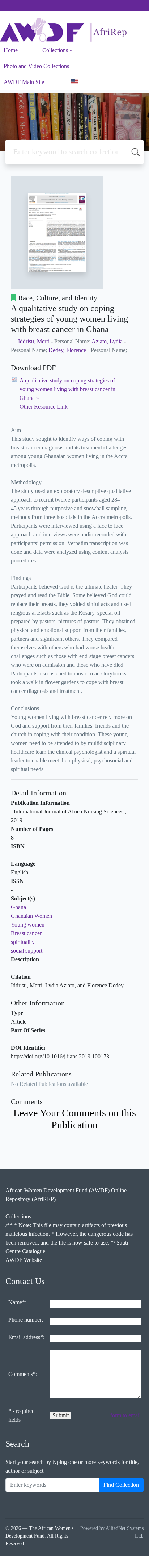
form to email (125, 1415)
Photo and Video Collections (36, 66)
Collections (55, 50)
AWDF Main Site (24, 82)
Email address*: (26, 1337)
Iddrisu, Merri (34, 341)
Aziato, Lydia (107, 341)
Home (11, 50)
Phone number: (25, 1320)
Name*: (17, 1302)
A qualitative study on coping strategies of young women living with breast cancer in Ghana (67, 389)
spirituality (23, 942)
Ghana (18, 907)
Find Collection (121, 1485)
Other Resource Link (44, 406)
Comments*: (22, 1374)
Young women (27, 924)
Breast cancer (26, 933)
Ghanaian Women (31, 916)
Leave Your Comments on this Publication (74, 1118)
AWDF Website (23, 1260)
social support (26, 951)
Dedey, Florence (67, 350)
